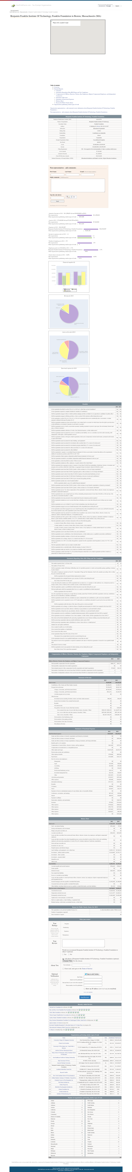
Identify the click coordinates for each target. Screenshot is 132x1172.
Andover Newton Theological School (63, 1050)
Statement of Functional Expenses (65, 99)
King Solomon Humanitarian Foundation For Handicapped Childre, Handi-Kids (67, 1020)
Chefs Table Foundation (54, 1012)
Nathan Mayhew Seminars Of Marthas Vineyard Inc (64, 1078)
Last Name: (68, 172)
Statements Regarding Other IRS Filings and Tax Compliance (72, 92)
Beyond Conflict (64, 1072)
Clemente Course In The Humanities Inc (64, 1080)
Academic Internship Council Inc (63, 1069)
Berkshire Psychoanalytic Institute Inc (63, 1087)
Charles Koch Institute (64, 1043)
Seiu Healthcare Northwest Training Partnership (64, 1057)
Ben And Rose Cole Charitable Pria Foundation (60, 1010)
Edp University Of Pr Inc (64, 1060)
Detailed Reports (58, 89)
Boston (98, 126)
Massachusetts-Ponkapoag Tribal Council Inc (59, 1027)
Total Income (118, 1037)
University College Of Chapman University (64, 1040)
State (106, 1037)
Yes (65, 954)
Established (111, 1037)
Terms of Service (87, 969)
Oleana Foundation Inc (64, 1089)
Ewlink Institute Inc (63, 1091)
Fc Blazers (51, 1029)
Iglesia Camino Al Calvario (55, 1023)
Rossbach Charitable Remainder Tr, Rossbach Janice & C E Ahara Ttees (65, 1025)
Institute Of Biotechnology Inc (64, 1093)
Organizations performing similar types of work (66, 104)
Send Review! (85, 997)
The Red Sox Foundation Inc (56, 1007)
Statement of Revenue (62, 97)
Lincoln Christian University (63, 1063)
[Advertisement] (85, 69)
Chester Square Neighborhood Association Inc (60, 1015)
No (71, 954)
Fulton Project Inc (64, 1084)
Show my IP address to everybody (101, 989)
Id (49, 1037)
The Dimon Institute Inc (63, 1082)
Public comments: (59, 177)
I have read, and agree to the (78, 969)
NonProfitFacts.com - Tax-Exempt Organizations (33, 5)
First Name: (53, 172)
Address (90, 1037)
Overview (56, 87)
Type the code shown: (55, 195)
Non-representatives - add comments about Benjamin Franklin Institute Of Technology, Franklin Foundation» (79, 112)
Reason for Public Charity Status (64, 103)
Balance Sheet (60, 101)
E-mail (88, 172)
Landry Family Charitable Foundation (58, 1017)
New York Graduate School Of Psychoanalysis (64, 1075)
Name (64, 1037)
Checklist (58, 90)
